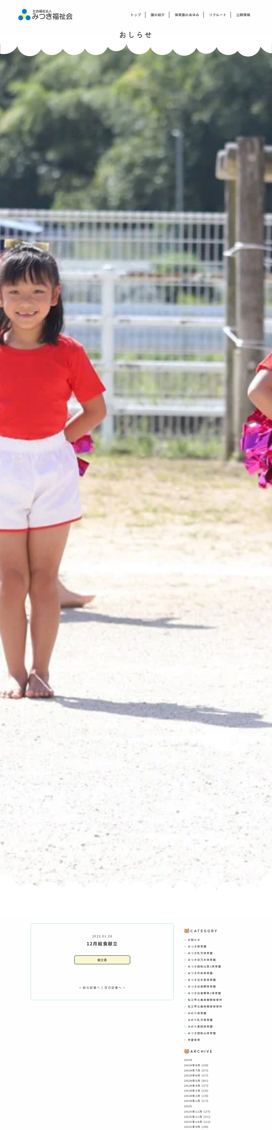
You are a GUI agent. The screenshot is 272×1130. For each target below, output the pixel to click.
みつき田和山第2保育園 (204, 966)
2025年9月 (192, 1127)
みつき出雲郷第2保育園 (204, 993)
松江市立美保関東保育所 (205, 1006)
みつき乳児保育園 (200, 953)
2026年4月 (192, 1085)
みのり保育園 (197, 1013)
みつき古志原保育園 (202, 980)
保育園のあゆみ (187, 14)
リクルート (217, 14)
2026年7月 (192, 1070)
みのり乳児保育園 (200, 1020)
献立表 (102, 960)
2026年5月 (192, 1080)
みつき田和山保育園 (202, 1033)
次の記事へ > (114, 987)
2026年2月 (192, 1096)
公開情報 (243, 14)
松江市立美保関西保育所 (205, 1000)
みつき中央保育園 (200, 973)
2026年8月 (192, 1065)
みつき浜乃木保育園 (202, 960)
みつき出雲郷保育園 (202, 986)
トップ (135, 14)
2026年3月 (192, 1090)
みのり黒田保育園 (200, 1026)
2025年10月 (193, 1122)
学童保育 (194, 1040)
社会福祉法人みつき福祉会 (48, 14)
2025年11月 (193, 1117)
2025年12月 (193, 1111)
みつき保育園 (197, 946)
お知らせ (194, 940)
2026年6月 (192, 1075)
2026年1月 (192, 1101)
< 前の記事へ (89, 987)
